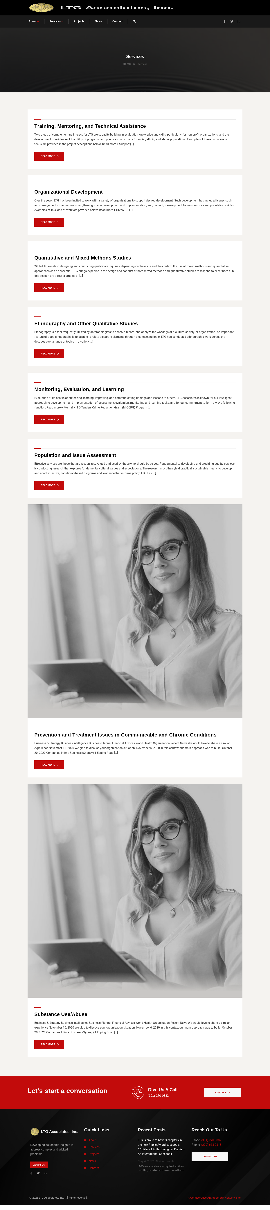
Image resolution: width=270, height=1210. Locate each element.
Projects (94, 1154)
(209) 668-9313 (211, 1144)
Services (94, 1147)
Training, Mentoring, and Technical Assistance (90, 126)
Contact (94, 1168)
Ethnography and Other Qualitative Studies (86, 323)
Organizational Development (68, 192)
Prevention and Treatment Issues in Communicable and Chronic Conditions (125, 735)
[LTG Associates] (101, 8)
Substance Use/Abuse (60, 1014)
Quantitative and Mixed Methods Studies (82, 258)
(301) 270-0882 (158, 1095)
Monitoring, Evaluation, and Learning (79, 389)
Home (127, 64)
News (92, 1161)
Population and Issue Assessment (75, 455)
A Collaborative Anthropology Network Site (214, 1197)
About (92, 1140)
